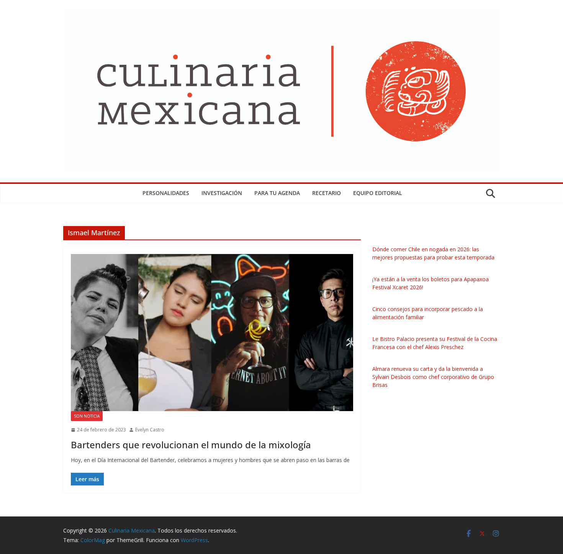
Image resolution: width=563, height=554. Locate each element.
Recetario (326, 193)
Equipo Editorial (377, 193)
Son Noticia (87, 416)
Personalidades (165, 193)
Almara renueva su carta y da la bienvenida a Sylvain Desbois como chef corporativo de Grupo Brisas (433, 376)
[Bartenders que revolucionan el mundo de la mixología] (212, 332)
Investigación (221, 193)
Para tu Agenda (277, 193)
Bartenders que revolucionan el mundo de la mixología (191, 444)
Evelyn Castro (149, 429)
